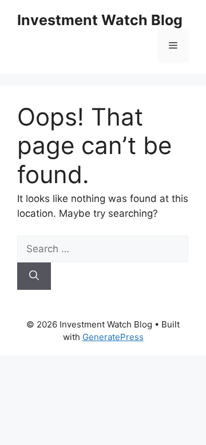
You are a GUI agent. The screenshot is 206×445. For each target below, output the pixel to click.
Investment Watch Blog (100, 20)
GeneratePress (113, 336)
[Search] (34, 276)
